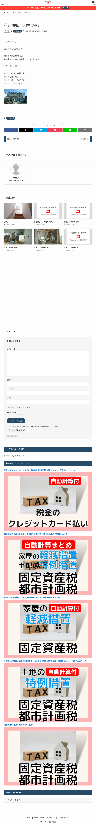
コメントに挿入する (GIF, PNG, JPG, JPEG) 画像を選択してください (32, 426)
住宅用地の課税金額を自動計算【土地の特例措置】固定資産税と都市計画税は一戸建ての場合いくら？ (47, 661)
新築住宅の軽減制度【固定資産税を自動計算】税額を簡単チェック (32, 597)
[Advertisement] (48, 292)
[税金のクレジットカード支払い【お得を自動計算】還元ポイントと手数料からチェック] (48, 530)
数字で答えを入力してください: (18, 407)
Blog (55, 818)
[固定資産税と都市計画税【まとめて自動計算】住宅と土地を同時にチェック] (48, 594)
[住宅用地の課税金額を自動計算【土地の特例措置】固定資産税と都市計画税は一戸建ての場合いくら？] (48, 721)
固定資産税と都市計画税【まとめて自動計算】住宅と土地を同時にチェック (36, 534)
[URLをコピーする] (85, 130)
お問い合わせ (64, 818)
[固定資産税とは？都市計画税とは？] (48, 785)
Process (49, 818)
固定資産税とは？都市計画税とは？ (19, 725)
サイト (9, 398)
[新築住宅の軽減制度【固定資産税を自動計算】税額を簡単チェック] (48, 658)
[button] (11, 130)
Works (36, 818)
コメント (11, 349)
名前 (9, 380)
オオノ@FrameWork (16, 179)
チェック (65, 8)
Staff (42, 818)
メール (10, 389)
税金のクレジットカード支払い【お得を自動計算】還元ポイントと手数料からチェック (40, 470)
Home (29, 818)
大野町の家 (17, 31)
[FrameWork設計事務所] (48, 3)
